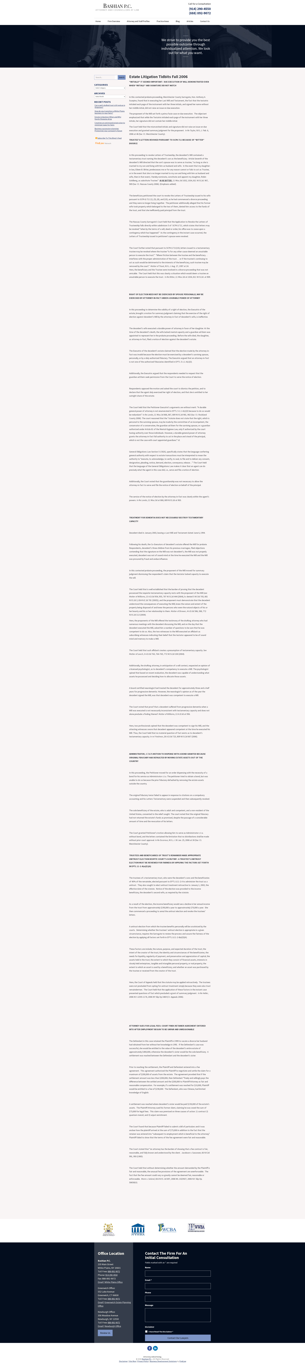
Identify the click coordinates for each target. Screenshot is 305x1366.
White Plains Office (114, 1282)
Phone (148, 1292)
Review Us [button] (105, 1332)
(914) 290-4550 (200, 9)
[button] (302, 1348)
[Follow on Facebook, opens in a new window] (149, 1348)
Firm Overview (114, 21)
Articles (190, 21)
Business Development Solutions (163, 1361)
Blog (178, 21)
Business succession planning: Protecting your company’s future (108, 129)
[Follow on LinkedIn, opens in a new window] (155, 1348)
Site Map (132, 1361)
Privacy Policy (143, 1361)
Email (100, 1282)
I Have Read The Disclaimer (161, 1331)
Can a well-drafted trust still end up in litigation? (110, 106)
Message (149, 1305)
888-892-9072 (114, 1271)
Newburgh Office (113, 1326)
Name (147, 1267)
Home (98, 21)
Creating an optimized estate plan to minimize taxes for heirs (110, 124)
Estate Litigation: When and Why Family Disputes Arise (108, 118)
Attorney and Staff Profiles (138, 21)
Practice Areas (163, 21)
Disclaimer (149, 1327)
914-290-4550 (111, 1275)
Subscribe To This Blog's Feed (109, 138)
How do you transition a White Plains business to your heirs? (110, 112)
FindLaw (182, 1361)
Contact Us (205, 21)
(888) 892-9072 (200, 13)
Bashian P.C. (147, 1359)
